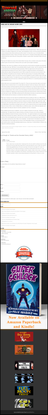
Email (1, 188)
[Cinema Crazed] (24, 18)
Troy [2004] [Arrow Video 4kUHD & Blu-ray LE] (8, 215)
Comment (2, 166)
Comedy (29, 126)
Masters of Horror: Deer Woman (41, 132)
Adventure (24, 126)
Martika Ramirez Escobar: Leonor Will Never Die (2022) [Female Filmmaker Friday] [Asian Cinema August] (19, 223)
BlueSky (6, 233)
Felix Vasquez (14, 27)
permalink (11, 127)
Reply (46, 156)
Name (1, 184)
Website (2, 191)
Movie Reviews (11, 126)
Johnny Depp (38, 126)
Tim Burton (3, 127)
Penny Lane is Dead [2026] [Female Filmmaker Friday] (10, 219)
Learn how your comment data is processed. (25, 198)
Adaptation (20, 126)
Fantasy (34, 126)
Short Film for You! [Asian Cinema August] (8, 209)
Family (32, 126)
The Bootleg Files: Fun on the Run (6, 221)
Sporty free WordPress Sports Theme (20, 412)
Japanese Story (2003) (5, 132)
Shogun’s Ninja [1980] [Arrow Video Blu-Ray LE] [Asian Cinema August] (13, 211)
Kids (42, 126)
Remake (44, 126)
